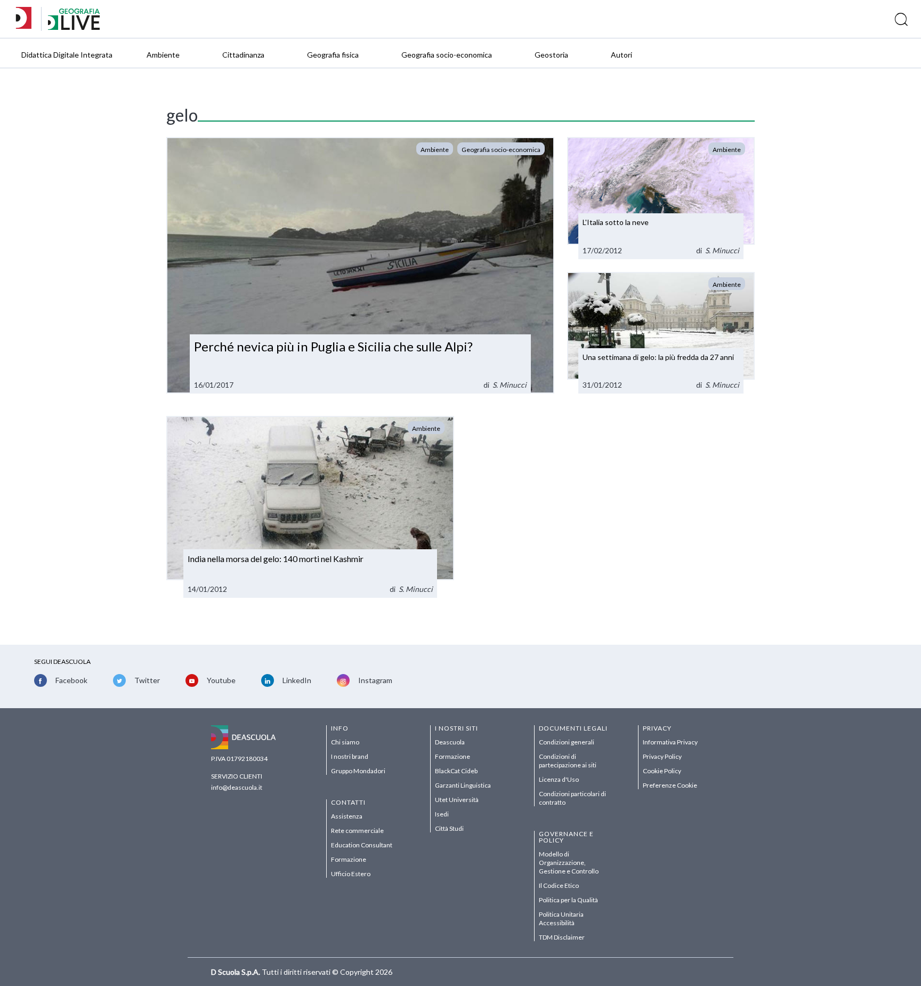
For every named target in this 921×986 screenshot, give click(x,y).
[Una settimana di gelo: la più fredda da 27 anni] (661, 333)
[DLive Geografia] (74, 26)
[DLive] (27, 19)
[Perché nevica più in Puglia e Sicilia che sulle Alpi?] (360, 265)
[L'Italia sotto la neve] (661, 198)
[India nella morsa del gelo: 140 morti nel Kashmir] (310, 506)
